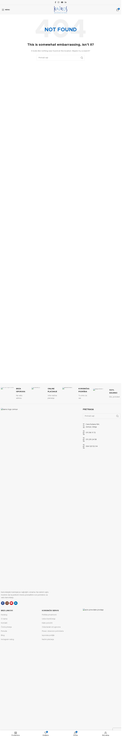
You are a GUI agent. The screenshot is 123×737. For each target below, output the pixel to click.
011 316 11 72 (91, 432)
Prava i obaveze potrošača (53, 631)
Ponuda (4, 631)
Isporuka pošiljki (48, 635)
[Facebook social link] (55, 2)
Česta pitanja (6, 627)
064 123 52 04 (92, 446)
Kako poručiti (47, 623)
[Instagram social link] (58, 2)
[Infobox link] (14, 393)
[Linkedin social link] (65, 2)
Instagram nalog (7, 639)
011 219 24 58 (91, 439)
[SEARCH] (82, 57)
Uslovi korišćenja (48, 619)
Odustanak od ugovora (51, 627)
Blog (3, 635)
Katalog (4, 615)
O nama (4, 619)
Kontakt (4, 623)
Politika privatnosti (49, 615)
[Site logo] (60, 10)
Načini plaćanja (48, 639)
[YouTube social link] (62, 2)
